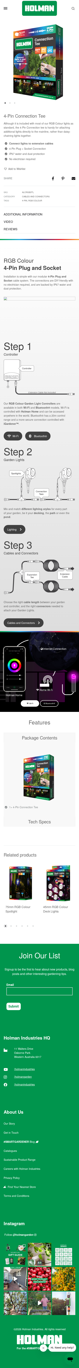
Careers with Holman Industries (22, 1169)
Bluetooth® (43, 407)
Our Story (9, 1123)
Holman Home (30, 411)
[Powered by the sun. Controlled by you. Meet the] (63, 1303)
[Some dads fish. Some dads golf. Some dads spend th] (15, 1254)
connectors (43, 606)
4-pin (24, 200)
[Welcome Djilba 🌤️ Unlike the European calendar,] (63, 1279)
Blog (19, 1141)
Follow (18, 1234)
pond (7, 517)
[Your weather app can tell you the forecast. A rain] (39, 1303)
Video (8, 222)
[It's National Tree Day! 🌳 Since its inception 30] (15, 1303)
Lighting (12, 529)
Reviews (10, 229)
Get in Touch (11, 1132)
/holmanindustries (24, 1069)
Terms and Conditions (16, 1196)
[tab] (39, 214)
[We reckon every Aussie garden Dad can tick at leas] (63, 1254)
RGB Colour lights (59, 123)
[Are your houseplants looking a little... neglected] (39, 1254)
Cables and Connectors (36, 196)
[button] (14, 169)
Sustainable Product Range (19, 1159)
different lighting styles (36, 509)
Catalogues (10, 1151)
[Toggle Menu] (5, 8)
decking (39, 513)
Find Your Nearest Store (21, 1187)
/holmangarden (23, 1076)
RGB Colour (35, 200)
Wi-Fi (15, 436)
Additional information (23, 214)
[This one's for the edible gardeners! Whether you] (39, 1279)
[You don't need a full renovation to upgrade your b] (15, 1279)
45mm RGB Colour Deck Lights (55, 909)
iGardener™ (11, 423)
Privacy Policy (12, 1178)
